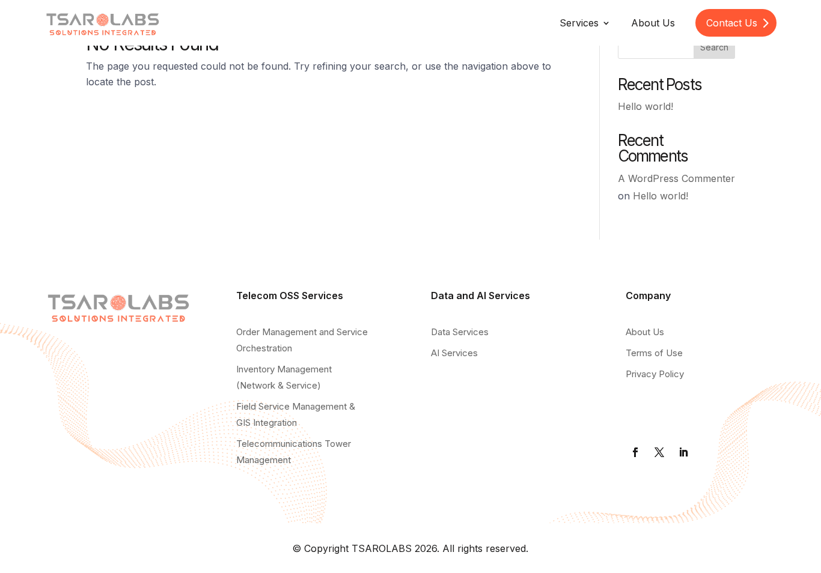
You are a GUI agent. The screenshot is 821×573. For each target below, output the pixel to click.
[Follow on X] (659, 452)
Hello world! (645, 106)
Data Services (460, 332)
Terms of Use (654, 353)
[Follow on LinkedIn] (683, 452)
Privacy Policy (655, 374)
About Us (653, 23)
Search (714, 47)
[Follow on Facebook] (635, 452)
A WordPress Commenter (676, 178)
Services (579, 23)
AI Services (454, 353)
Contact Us (731, 23)
